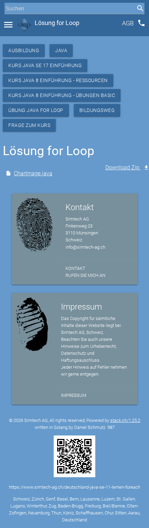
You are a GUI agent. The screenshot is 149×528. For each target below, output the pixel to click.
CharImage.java (33, 173)
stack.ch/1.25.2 (125, 420)
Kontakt (75, 268)
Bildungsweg (97, 110)
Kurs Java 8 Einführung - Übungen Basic (61, 95)
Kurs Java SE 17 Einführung (45, 65)
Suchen (12, 21)
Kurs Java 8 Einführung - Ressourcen (58, 80)
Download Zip (123, 167)
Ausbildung (23, 50)
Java (61, 50)
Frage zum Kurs (29, 125)
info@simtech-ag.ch (85, 247)
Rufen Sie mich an (85, 275)
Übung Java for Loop (35, 110)
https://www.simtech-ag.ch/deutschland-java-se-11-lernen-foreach (74, 487)
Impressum (73, 395)
